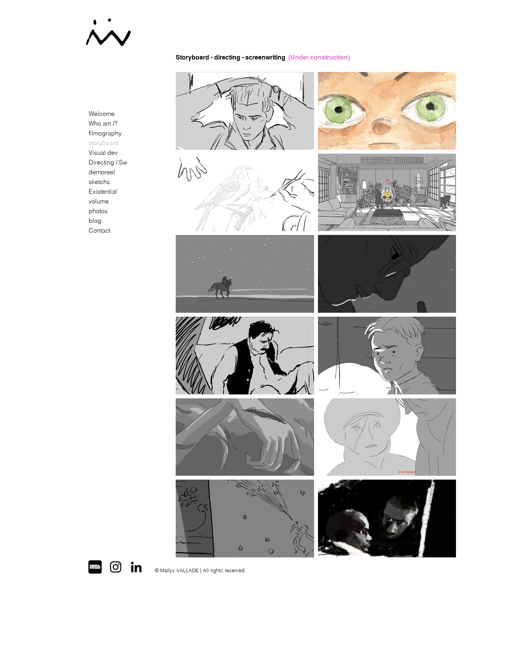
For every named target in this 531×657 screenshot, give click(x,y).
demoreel (102, 172)
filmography (105, 133)
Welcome (102, 113)
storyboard (104, 143)
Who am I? (103, 123)
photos (98, 211)
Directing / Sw (108, 162)
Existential (103, 191)
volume (99, 201)
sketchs (99, 182)
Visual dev (103, 152)
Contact (99, 230)
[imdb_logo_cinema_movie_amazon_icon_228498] (95, 567)
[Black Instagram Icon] (115, 567)
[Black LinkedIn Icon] (136, 567)
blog (95, 220)
